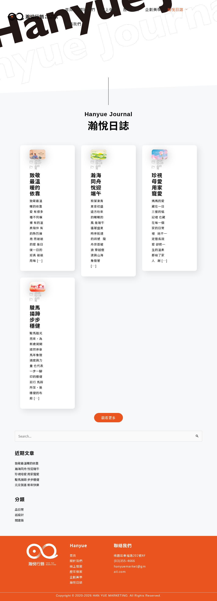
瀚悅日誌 (175, 9)
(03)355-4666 (124, 561)
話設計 (19, 515)
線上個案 (109, 9)
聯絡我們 (73, 23)
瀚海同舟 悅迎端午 (96, 184)
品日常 (37, 167)
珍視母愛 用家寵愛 (157, 184)
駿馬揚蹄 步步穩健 (35, 316)
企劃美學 (153, 9)
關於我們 (87, 9)
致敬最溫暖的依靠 (35, 184)
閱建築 (19, 520)
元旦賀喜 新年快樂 (27, 485)
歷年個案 (131, 9)
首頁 (69, 9)
